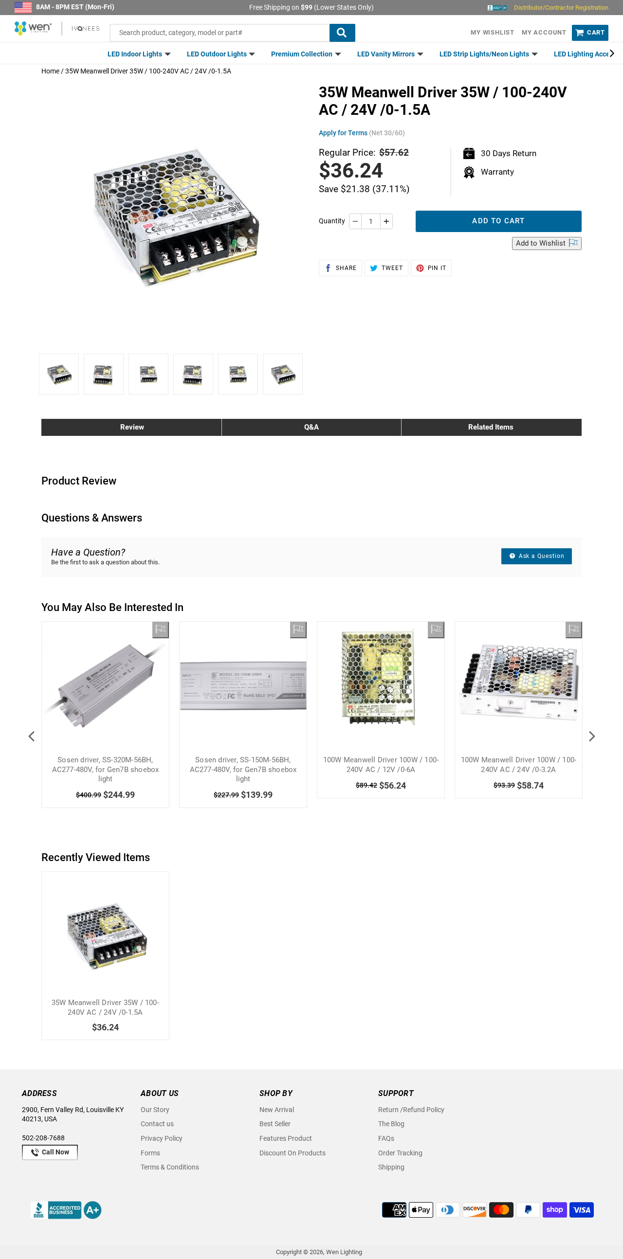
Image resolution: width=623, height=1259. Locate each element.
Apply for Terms (362, 133)
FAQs (386, 1138)
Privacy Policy (162, 1138)
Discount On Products (292, 1153)
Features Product (285, 1138)
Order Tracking (400, 1153)
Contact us (157, 1124)
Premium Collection (302, 54)
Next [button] (592, 736)
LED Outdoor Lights (217, 54)
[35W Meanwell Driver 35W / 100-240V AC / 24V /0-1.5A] (105, 935)
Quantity (332, 221)
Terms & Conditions (170, 1167)
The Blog (391, 1124)
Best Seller (275, 1124)
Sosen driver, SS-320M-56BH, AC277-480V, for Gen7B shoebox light (105, 769)
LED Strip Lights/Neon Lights (485, 54)
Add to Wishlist (542, 243)
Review (132, 427)
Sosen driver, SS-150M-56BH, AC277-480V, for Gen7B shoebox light (243, 769)
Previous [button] (31, 736)
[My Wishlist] (160, 630)
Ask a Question (541, 556)
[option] (59, 374)
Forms (150, 1153)
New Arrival (276, 1110)
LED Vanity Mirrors (386, 54)
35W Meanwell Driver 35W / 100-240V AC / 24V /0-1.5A (105, 1007)
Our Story (155, 1110)
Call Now (54, 1152)
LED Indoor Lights (136, 54)
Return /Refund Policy (411, 1110)
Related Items (490, 427)
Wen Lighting (344, 1252)
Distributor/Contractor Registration (561, 7)
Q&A (311, 427)
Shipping (391, 1167)
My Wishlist (492, 32)
